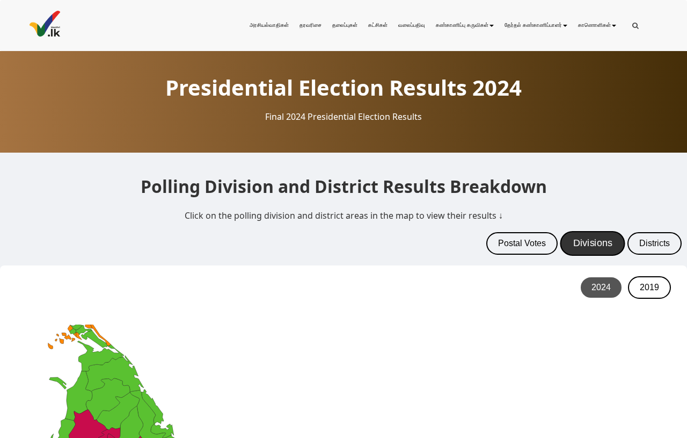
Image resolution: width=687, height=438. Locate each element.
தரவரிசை (310, 25)
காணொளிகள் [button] (594, 25)
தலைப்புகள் (344, 25)
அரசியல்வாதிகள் (269, 25)
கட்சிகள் (378, 25)
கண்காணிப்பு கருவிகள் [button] (462, 25)
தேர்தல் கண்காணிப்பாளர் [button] (533, 25)
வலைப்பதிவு (411, 25)
